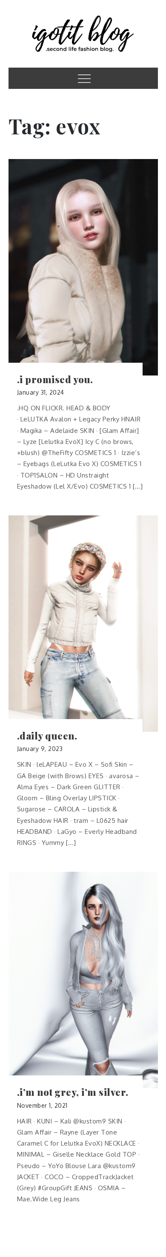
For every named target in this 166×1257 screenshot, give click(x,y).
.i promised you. (55, 379)
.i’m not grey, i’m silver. (73, 1092)
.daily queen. (47, 736)
